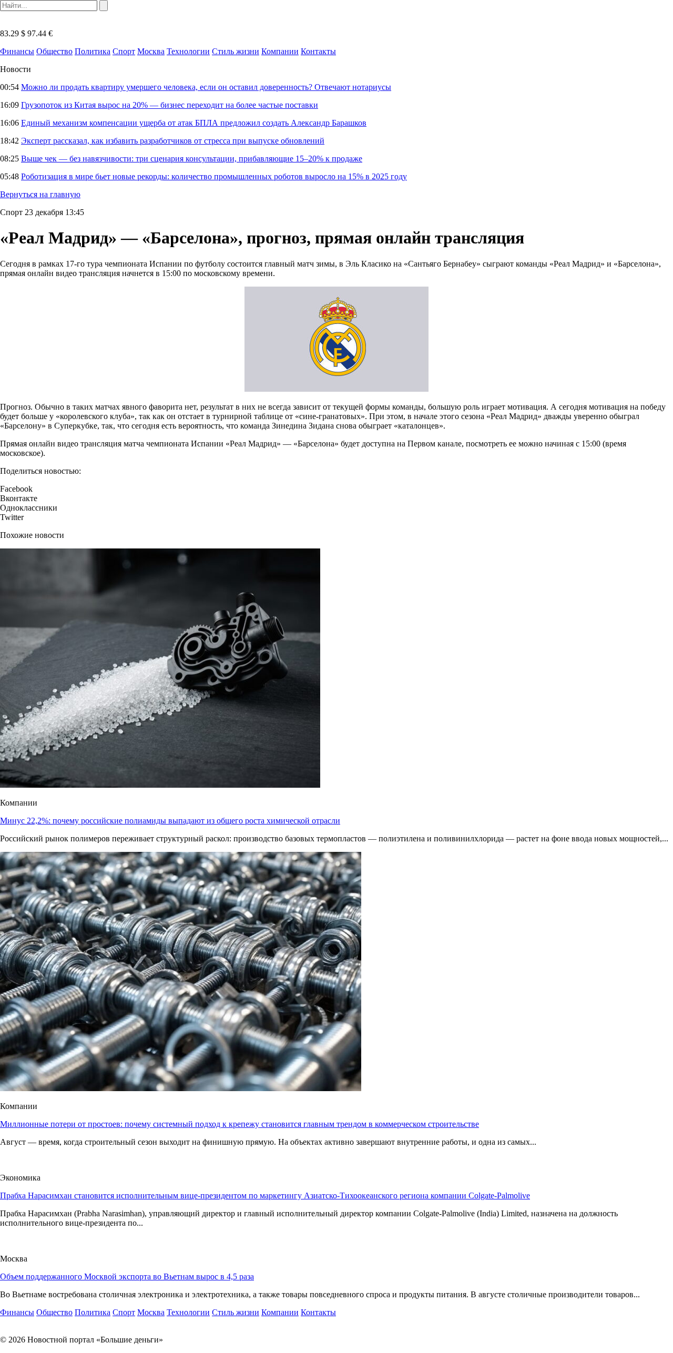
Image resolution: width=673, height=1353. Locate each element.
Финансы (17, 51)
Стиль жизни (235, 51)
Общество (54, 51)
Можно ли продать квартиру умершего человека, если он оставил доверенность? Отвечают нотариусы (206, 87)
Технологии (188, 51)
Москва (151, 51)
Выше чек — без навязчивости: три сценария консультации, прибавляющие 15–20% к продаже (191, 158)
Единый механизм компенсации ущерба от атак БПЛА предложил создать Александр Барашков (193, 122)
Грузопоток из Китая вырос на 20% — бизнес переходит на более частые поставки (169, 104)
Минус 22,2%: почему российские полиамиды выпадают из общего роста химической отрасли (170, 820)
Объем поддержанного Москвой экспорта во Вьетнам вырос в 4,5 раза (127, 1276)
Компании (280, 51)
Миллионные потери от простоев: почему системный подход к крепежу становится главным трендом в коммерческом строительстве (239, 1124)
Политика (92, 51)
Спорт (124, 51)
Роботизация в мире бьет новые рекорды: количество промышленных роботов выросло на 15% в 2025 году (214, 176)
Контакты (318, 51)
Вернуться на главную (40, 194)
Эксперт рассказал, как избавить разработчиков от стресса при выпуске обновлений (172, 140)
